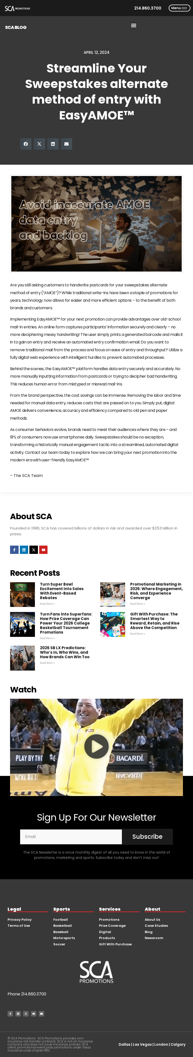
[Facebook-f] (14, 550)
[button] (134, 25)
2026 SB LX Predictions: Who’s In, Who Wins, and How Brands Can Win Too (64, 652)
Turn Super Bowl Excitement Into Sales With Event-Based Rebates (62, 591)
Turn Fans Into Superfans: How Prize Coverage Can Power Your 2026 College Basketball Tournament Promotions (66, 623)
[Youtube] (43, 550)
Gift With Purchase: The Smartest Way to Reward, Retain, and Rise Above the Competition (154, 620)
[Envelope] (41, 1014)
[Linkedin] (24, 550)
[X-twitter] (33, 550)
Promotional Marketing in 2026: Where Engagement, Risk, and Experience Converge (156, 591)
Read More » (47, 603)
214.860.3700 (33, 994)
